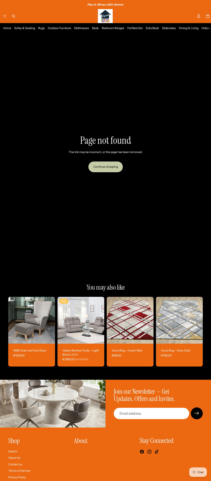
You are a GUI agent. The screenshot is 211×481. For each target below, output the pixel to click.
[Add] (48, 337)
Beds (95, 28)
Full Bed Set (135, 28)
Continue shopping (105, 167)
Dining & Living (188, 28)
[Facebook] (141, 451)
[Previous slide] (12, 320)
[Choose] (98, 337)
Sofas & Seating (24, 28)
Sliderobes (169, 28)
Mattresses (81, 28)
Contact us (15, 464)
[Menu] (4, 16)
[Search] (13, 16)
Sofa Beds (152, 28)
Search (12, 451)
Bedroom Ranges (113, 28)
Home (7, 28)
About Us (14, 458)
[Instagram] (149, 451)
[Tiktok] (156, 451)
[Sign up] (197, 413)
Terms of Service (19, 471)
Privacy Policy (17, 477)
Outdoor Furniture (59, 28)
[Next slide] (50, 320)
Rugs (41, 28)
